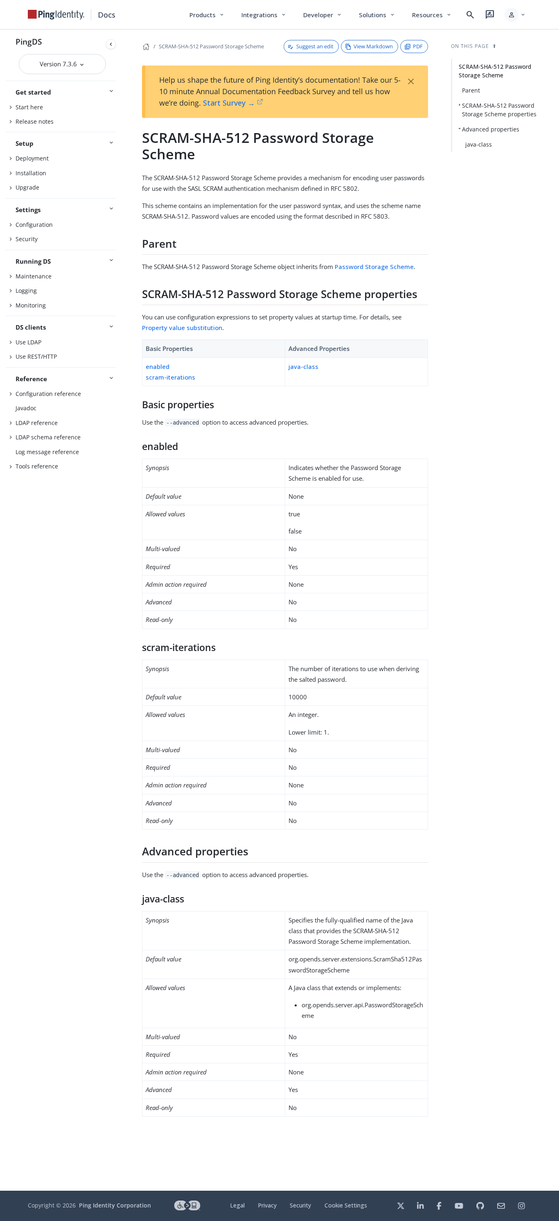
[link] (56, 15)
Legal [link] (237, 1205)
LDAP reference (37, 423)
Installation (31, 173)
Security (27, 239)
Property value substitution (182, 327)
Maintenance (34, 276)
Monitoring (31, 305)
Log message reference (47, 452)
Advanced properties (490, 129)
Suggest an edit (315, 46)
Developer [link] (323, 15)
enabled (157, 366)
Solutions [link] (377, 15)
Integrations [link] (264, 15)
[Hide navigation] (111, 44)
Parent (471, 90)
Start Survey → (229, 103)
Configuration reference (48, 394)
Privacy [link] (267, 1205)
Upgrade (27, 187)
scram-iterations (170, 377)
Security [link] (300, 1205)
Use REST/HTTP (36, 356)
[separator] (119, 610)
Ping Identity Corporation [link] (115, 1205)
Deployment (32, 158)
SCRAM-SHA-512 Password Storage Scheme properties (499, 110)
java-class (303, 366)
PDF (418, 46)
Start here (29, 107)
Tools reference (37, 466)
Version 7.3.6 (59, 64)
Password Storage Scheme (374, 266)
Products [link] (207, 15)
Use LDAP (28, 342)
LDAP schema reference (48, 437)
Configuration (34, 224)
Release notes (35, 121)
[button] (515, 14)
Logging (26, 290)
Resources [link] (432, 15)
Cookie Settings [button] (346, 1205)
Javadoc (26, 408)
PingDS (29, 41)
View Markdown (373, 46)
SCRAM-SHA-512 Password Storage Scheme (211, 46)
